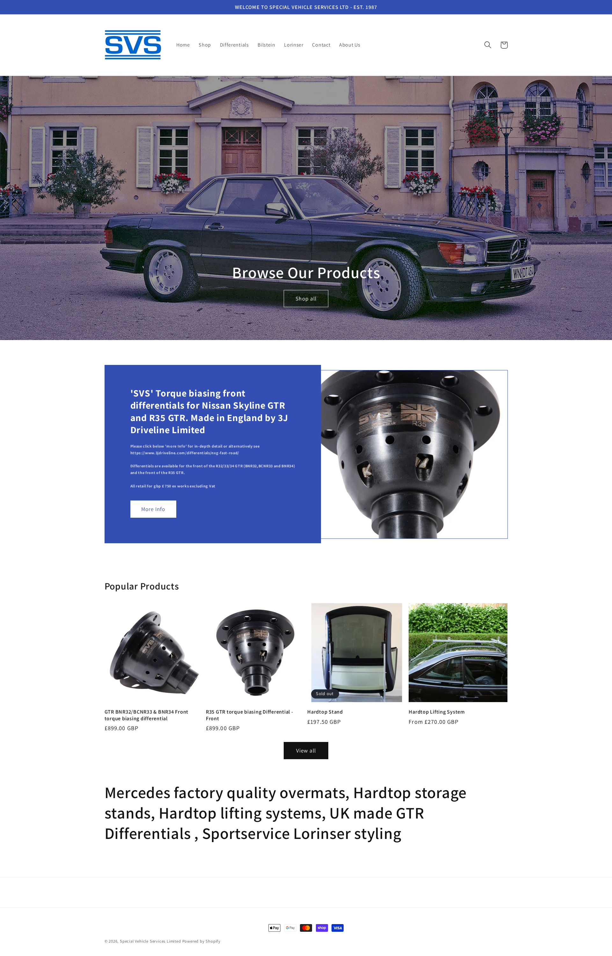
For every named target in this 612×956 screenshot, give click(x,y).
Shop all (306, 298)
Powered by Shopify (201, 941)
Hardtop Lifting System (437, 711)
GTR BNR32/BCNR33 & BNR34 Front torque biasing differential (147, 715)
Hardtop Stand (325, 711)
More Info (153, 509)
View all (306, 750)
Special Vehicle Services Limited (150, 941)
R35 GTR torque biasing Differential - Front (249, 715)
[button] (488, 45)
